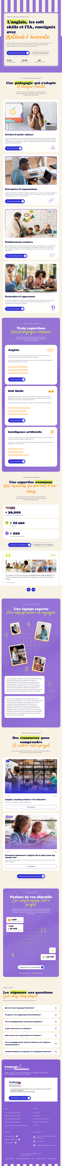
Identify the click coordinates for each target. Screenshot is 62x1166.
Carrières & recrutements (41, 1119)
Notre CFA (36, 1112)
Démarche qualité (51, 1158)
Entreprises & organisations (13, 1119)
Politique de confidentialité (23, 1158)
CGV (33, 1158)
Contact (35, 1125)
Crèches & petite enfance (12, 1112)
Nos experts (37, 1116)
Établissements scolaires (12, 1116)
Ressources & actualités (40, 1122)
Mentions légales (10, 1158)
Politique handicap (40, 1158)
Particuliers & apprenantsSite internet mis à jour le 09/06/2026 (16, 1123)
